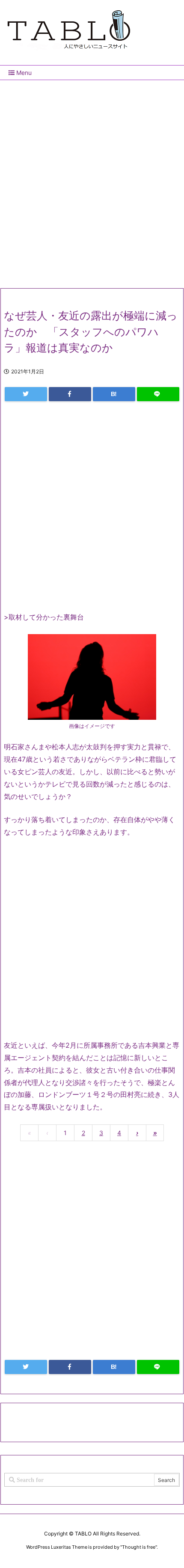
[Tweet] (26, 394)
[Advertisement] (92, 181)
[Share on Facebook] (70, 394)
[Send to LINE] (158, 394)
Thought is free (138, 1547)
